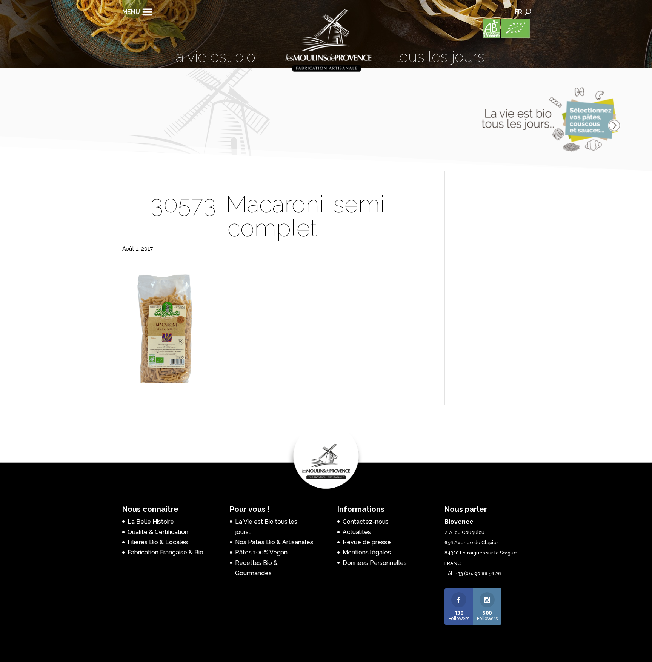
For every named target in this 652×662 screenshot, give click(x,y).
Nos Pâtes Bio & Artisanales (274, 542)
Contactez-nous (366, 521)
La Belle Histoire (151, 521)
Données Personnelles (375, 563)
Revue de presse (367, 542)
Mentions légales (367, 552)
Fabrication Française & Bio (165, 552)
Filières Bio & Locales (158, 542)
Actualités (357, 532)
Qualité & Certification (158, 532)
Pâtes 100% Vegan (261, 552)
